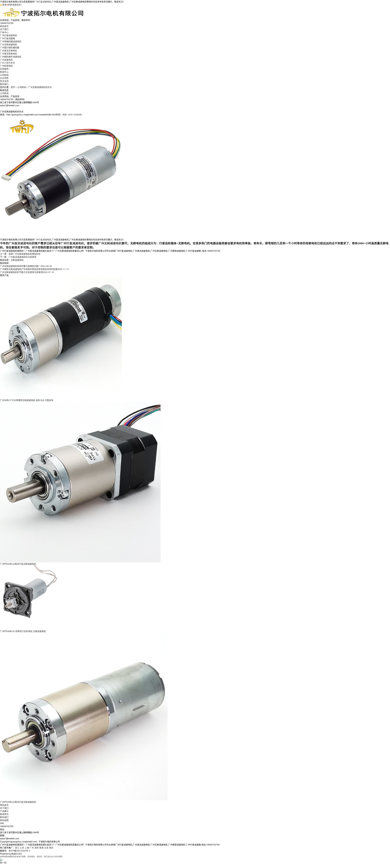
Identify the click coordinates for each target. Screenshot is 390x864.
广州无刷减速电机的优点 (40, 87)
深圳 (36, 847)
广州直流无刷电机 (8, 50)
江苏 (22, 847)
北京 (46, 847)
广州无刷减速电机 (8, 44)
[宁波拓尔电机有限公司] (43, 12)
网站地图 (4, 820)
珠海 (41, 847)
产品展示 (4, 810)
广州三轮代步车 (7, 62)
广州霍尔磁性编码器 (9, 47)
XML (2, 823)
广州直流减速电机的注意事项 (22, 256)
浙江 (17, 847)
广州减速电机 (6, 59)
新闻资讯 (4, 814)
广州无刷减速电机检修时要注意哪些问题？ (26, 265)
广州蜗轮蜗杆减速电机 (10, 56)
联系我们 (4, 817)
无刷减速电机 (17, 259)
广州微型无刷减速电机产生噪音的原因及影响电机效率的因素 (34, 269)
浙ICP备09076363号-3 (19, 850)
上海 (27, 847)
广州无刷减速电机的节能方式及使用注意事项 (27, 272)
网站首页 (4, 804)
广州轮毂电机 (6, 65)
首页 (13, 87)
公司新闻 (4, 74)
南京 (51, 847)
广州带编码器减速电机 (10, 41)
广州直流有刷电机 (8, 53)
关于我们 (4, 807)
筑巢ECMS (16, 853)
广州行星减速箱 (7, 38)
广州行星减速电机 (42, 1)
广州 (32, 847)
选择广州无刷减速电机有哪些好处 (25, 253)
